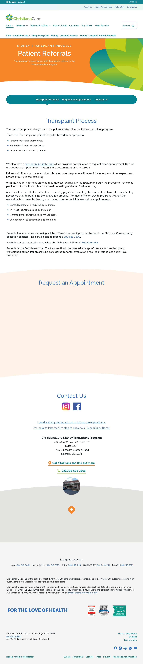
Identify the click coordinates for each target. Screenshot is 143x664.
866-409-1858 (90, 242)
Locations (74, 25)
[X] (130, 648)
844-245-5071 (126, 565)
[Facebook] (115, 648)
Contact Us (101, 99)
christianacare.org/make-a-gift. (83, 593)
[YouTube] (135, 648)
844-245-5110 (53, 565)
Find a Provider (102, 25)
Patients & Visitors (39, 25)
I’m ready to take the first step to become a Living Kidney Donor (71, 427)
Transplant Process (47, 99)
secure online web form (39, 164)
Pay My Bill (87, 25)
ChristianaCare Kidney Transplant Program (71, 437)
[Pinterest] (125, 648)
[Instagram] (120, 648)
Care (8, 25)
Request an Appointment (76, 99)
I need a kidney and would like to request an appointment (71, 422)
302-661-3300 (72, 236)
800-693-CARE (13, 636)
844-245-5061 (23, 565)
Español (21, 2)
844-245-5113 (74, 565)
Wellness (20, 25)
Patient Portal (59, 25)
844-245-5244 (103, 565)
